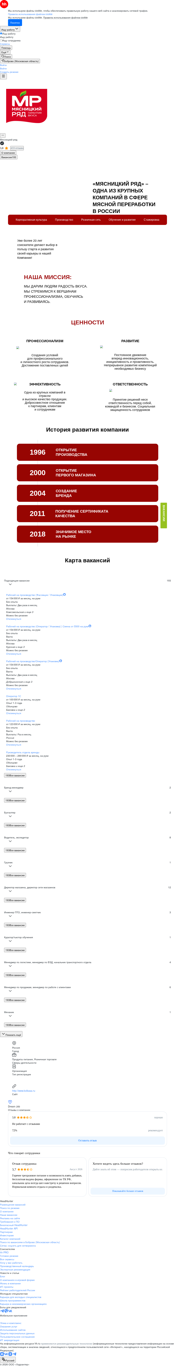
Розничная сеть (91, 219)
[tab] (8, 152)
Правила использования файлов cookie (65, 17)
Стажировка (151, 219)
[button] (3, 65)
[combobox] (8, 1360)
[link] (6, 56)
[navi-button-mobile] (3, 76)
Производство (64, 219)
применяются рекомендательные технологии (66, 1343)
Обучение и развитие (122, 219)
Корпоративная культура (31, 219)
